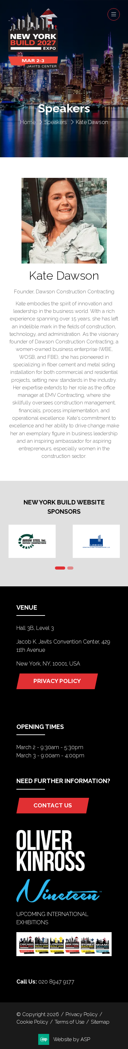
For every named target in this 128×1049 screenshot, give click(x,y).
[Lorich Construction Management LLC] (96, 541)
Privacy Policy (82, 1014)
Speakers (55, 122)
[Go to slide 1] (60, 568)
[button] (114, 14)
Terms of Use (69, 1022)
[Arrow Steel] (32, 541)
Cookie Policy (32, 1022)
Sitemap (100, 1022)
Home (27, 122)
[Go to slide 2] (70, 568)
